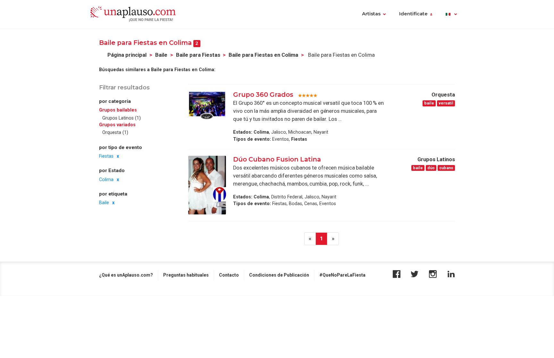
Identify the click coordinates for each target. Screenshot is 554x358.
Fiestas (106, 156)
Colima (106, 179)
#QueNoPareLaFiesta (342, 275)
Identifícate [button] (413, 14)
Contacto (229, 275)
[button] (451, 14)
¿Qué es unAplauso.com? (126, 275)
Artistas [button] (371, 14)
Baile (161, 55)
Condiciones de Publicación (279, 275)
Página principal (127, 55)
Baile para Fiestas (198, 55)
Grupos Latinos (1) (121, 118)
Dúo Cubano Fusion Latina (278, 159)
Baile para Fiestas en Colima (263, 55)
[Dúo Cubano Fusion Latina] (207, 185)
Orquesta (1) (115, 132)
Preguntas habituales (186, 275)
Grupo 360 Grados (263, 94)
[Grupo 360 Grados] (207, 105)
